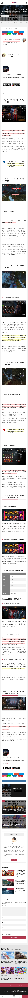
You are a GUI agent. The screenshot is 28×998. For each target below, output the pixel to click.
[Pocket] (4, 34)
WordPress (24, 991)
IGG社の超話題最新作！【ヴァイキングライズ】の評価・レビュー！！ (20, 890)
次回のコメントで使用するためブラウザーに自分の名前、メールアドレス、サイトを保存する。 (13, 934)
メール (3, 922)
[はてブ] (21, 32)
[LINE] (9, 34)
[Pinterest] (20, 34)
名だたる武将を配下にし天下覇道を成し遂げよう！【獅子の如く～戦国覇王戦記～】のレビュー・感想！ (20, 873)
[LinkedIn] (14, 34)
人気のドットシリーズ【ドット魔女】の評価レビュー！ (20, 977)
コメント (4, 905)
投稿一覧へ (14, 859)
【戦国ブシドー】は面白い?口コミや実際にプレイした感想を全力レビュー (20, 882)
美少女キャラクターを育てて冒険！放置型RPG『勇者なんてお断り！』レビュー (7, 978)
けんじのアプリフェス (17, 990)
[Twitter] (10, 32)
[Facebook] (5, 32)
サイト (3, 927)
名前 (3, 917)
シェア (8, 997)
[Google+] (16, 32)
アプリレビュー (5, 16)
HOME (3, 22)
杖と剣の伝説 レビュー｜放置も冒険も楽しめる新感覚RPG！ (7, 962)
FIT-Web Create (14, 991)
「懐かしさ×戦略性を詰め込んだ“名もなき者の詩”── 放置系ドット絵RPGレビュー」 (21, 962)
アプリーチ (8, 763)
